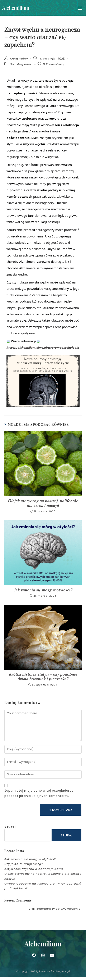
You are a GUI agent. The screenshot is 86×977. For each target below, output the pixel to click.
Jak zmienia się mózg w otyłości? (43, 590)
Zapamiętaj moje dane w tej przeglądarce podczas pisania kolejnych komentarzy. (39, 793)
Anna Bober (19, 59)
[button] (80, 8)
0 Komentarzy (53, 64)
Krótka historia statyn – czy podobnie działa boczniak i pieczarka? (43, 676)
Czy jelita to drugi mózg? (23, 864)
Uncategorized (21, 64)
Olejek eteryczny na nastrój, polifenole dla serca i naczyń (43, 503)
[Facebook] (34, 955)
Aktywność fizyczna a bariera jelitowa (33, 869)
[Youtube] (52, 955)
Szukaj (10, 827)
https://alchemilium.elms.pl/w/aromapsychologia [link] (42, 347)
